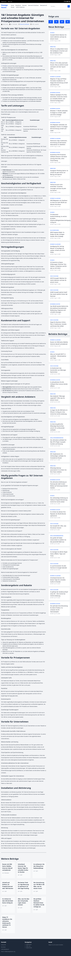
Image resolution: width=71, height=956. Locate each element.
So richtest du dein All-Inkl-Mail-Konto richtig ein (7, 901)
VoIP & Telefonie (20, 7)
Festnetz (24, 5)
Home (12, 5)
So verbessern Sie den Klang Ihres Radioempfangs (38, 866)
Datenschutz (29, 947)
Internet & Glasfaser (33, 5)
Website (3, 516)
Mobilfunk (18, 5)
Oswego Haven (4, 6)
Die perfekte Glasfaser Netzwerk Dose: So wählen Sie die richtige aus (38, 903)
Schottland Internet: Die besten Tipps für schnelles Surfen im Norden (23, 868)
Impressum (3, 1)
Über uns (10, 1)
